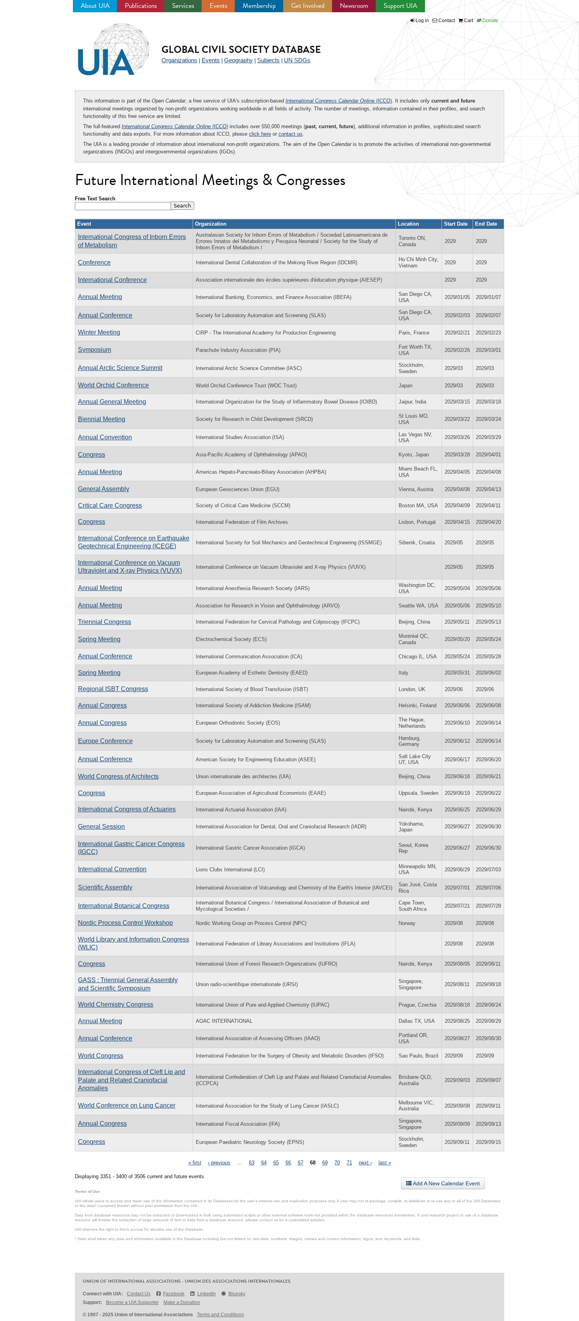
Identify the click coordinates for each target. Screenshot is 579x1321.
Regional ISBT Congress (113, 689)
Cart (468, 20)
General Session (101, 826)
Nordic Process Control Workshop (125, 922)
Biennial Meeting (101, 419)
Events (218, 6)
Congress (91, 454)
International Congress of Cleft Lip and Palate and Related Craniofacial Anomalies (131, 1080)
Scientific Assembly (105, 887)
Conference (94, 262)
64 (264, 1163)
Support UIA (400, 6)
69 (325, 1163)
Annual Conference (105, 315)
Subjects (268, 60)
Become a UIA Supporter (132, 1302)
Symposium (94, 349)
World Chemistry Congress (115, 1004)
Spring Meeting (99, 639)
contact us (290, 134)
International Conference (112, 280)
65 (276, 1163)
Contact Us (138, 1294)
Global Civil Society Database (241, 49)
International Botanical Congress (123, 905)
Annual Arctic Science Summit (120, 367)
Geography (238, 60)
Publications (141, 6)
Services (183, 6)
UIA (104, 45)
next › (365, 1163)
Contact (446, 20)
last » (385, 1163)
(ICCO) (339, 101)
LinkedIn (206, 1294)
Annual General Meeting (112, 401)
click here (260, 134)
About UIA (95, 6)
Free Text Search (95, 199)
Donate (489, 20)
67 (300, 1163)
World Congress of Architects (118, 776)
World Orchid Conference (113, 385)
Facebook (173, 1294)
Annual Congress (102, 705)
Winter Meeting (99, 332)
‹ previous (219, 1163)
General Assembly (103, 489)
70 (337, 1163)
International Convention (112, 869)
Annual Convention (105, 437)
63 (251, 1163)
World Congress (100, 1055)
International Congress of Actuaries (127, 809)
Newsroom (354, 6)
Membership (259, 6)
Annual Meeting (100, 296)
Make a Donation (181, 1302)
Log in (422, 20)
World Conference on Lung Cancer (126, 1105)
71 (349, 1163)
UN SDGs (297, 60)
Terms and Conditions (220, 1314)
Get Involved (308, 6)
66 (288, 1163)
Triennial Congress (104, 621)
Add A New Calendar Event (446, 1183)
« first (194, 1163)
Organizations (179, 60)
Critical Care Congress (110, 505)
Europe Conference (105, 741)
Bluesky (236, 1294)
